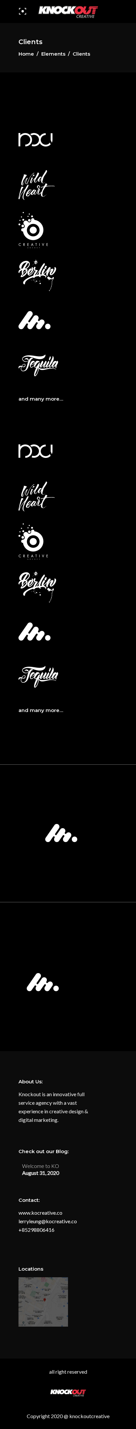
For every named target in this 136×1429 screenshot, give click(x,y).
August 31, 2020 (40, 1173)
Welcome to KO (40, 1166)
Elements (53, 54)
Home (26, 54)
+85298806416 (36, 1230)
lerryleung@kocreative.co (47, 1221)
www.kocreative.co (40, 1212)
